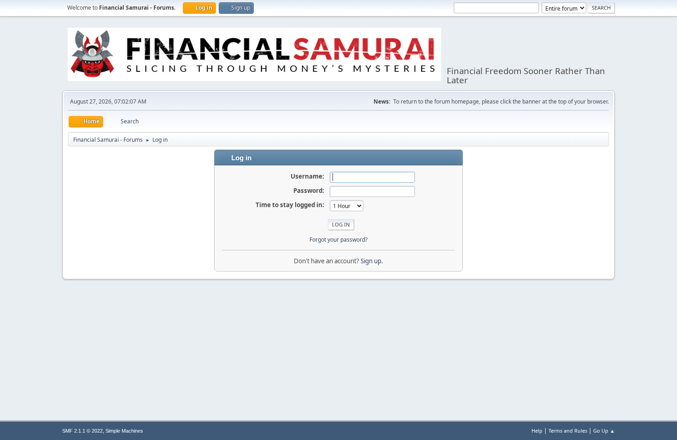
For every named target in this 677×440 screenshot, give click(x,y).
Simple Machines (124, 431)
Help (537, 430)
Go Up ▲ (604, 430)
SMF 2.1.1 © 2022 (82, 431)
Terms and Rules (568, 430)
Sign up (371, 261)
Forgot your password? (338, 239)
